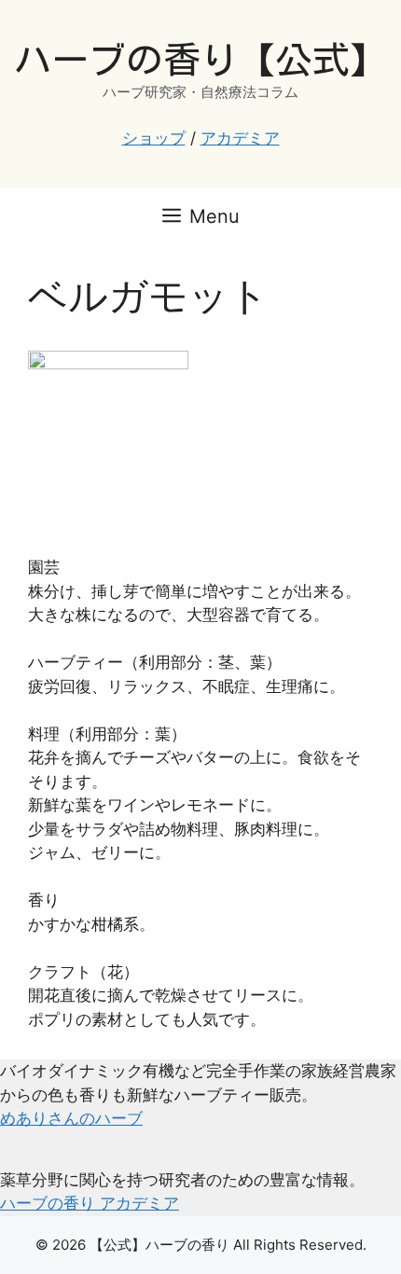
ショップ (154, 138)
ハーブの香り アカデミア (89, 1203)
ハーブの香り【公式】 (200, 59)
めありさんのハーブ (71, 1118)
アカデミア (240, 138)
